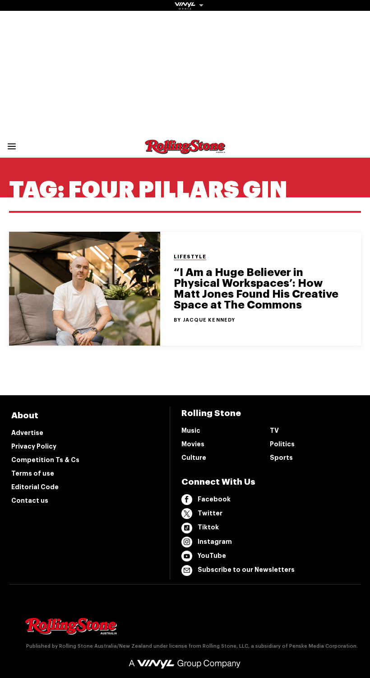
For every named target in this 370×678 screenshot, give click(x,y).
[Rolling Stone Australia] (185, 149)
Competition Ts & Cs (45, 460)
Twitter (210, 513)
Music (190, 430)
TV (274, 430)
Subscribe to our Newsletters (246, 569)
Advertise (27, 433)
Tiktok (208, 527)
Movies (192, 444)
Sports (281, 457)
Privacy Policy (33, 446)
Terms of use (32, 473)
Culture (193, 457)
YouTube (212, 555)
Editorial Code (35, 487)
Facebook (214, 499)
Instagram (215, 541)
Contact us (29, 500)
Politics (282, 444)
